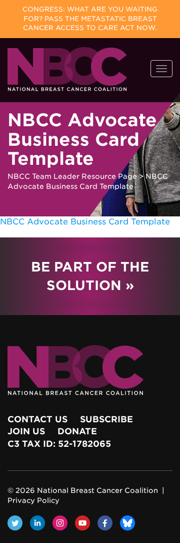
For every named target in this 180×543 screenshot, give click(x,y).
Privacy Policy (34, 500)
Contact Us (38, 419)
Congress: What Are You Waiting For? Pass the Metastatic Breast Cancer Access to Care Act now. (90, 19)
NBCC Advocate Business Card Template (85, 221)
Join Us (26, 431)
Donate (77, 431)
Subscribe (106, 419)
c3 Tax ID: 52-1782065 (59, 444)
